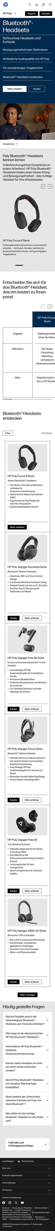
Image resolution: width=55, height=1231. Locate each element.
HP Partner (7, 1190)
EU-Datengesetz (42, 1219)
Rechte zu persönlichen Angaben (15, 1212)
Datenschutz (7, 1210)
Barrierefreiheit (41, 1208)
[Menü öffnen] (50, 4)
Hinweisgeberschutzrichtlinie (21, 1219)
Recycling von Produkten (22, 1208)
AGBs (4, 1219)
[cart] (36, 4)
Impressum (39, 1217)
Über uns (6, 1168)
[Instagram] (9, 1202)
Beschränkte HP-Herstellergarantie (16, 1215)
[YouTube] (22, 1202)
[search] (30, 4)
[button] (43, 186)
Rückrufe (5, 1208)
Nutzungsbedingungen (41, 1212)
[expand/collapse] (17, 144)
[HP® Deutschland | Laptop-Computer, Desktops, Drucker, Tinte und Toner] (5, 4)
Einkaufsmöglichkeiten (12, 1175)
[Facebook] (3, 1202)
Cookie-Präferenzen (23, 1210)
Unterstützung (8, 1183)
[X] (16, 1202)
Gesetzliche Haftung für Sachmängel (17, 1217)
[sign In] (43, 4)
